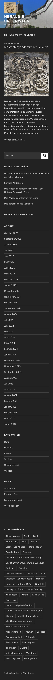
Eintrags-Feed (11, 494)
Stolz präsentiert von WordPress (18, 673)
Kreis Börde (38, 594)
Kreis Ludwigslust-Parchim (19, 605)
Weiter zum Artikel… (14, 139)
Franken (40, 578)
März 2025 (9, 273)
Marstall (10, 616)
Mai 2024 (9, 331)
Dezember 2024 (12, 291)
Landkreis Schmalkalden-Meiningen (24, 610)
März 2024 (9, 343)
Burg (6, 442)
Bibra (24, 541)
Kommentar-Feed (13, 500)
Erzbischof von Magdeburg (19, 578)
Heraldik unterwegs (17, 19)
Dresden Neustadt (15, 573)
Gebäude (8, 447)
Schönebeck (12, 642)
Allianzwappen (13, 536)
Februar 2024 (11, 349)
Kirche (7, 453)
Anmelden (9, 488)
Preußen (29, 632)
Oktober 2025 (11, 233)
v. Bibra (23, 648)
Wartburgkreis (13, 658)
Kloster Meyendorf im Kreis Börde (26, 47)
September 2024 (12, 308)
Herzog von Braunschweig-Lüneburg (24, 589)
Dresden (23, 568)
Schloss (8, 459)
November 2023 (12, 366)
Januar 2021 (10, 407)
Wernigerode (30, 658)
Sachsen (41, 632)
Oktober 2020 (11, 412)
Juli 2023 (8, 383)
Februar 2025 (11, 279)
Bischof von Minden (16, 547)
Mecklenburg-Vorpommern (19, 621)
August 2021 (10, 395)
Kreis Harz (11, 600)
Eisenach (32, 573)
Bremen (27, 552)
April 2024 (9, 337)
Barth (27, 536)
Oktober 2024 (11, 302)
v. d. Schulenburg (14, 653)
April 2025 (9, 268)
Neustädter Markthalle (17, 626)
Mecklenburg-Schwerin (29, 616)
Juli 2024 (8, 320)
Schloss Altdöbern (13, 183)
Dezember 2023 (12, 360)
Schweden (31, 637)
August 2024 (10, 314)
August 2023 (10, 378)
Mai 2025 (9, 262)
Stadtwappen (28, 642)
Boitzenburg (35, 547)
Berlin (36, 536)
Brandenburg (12, 552)
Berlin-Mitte (12, 541)
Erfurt (43, 573)
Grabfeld (39, 584)
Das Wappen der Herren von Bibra (21, 198)
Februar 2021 (10, 401)
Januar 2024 (10, 354)
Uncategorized (11, 465)
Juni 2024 (9, 326)
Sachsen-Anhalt (14, 637)
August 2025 (10, 244)
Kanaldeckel (12, 594)
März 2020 (9, 418)
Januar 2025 (10, 285)
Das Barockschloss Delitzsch (18, 203)
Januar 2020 (10, 424)
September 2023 (12, 372)
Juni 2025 (9, 256)
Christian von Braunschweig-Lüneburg (25, 563)
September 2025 (12, 239)
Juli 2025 (8, 250)
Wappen (8, 471)
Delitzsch (10, 568)
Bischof (34, 541)
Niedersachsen (13, 632)
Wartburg (31, 653)
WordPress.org (11, 506)
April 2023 (9, 389)
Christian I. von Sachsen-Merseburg (24, 557)
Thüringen (11, 648)
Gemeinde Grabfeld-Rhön (19, 584)
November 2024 (12, 297)
